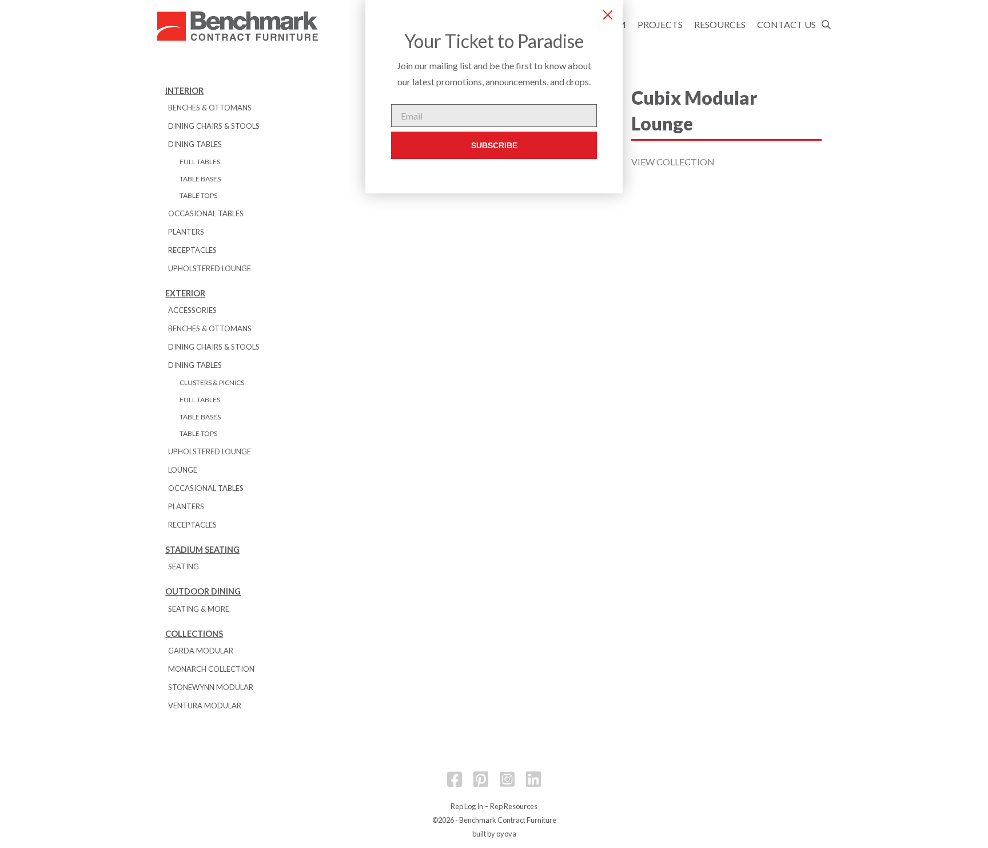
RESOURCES (720, 24)
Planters (186, 231)
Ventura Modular (204, 705)
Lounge (182, 469)
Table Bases (200, 179)
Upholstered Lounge (209, 268)
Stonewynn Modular (210, 687)
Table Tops (198, 195)
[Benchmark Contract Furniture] (240, 26)
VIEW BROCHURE (669, 242)
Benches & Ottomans (210, 107)
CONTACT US (786, 24)
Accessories (192, 310)
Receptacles (192, 250)
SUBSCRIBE (494, 145)
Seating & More (198, 608)
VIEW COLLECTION (673, 161)
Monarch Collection (211, 668)
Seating (183, 566)
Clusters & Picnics (212, 382)
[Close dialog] (607, 15)
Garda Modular (200, 650)
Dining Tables (195, 144)
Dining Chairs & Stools (214, 125)
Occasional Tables (206, 213)
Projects (660, 24)
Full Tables (200, 161)
